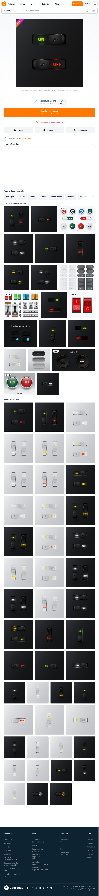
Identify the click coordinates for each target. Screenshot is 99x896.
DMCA (34, 845)
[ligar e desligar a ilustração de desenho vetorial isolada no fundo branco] (82, 305)
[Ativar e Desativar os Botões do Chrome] (19, 384)
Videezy (7, 847)
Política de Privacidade (85, 888)
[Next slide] (89, 197)
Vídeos (33, 4)
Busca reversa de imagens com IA (11, 864)
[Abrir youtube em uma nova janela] (51, 888)
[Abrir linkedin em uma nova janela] (36, 888)
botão (43, 197)
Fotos (22, 4)
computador (56, 197)
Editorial (45, 4)
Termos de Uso (69, 888)
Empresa (7, 850)
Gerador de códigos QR (12, 875)
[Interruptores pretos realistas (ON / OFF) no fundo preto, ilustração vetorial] (18, 248)
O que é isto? (26, 138)
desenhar (83, 197)
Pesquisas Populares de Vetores (37, 856)
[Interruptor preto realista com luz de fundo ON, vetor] (49, 248)
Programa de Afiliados (37, 850)
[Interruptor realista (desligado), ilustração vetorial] (48, 384)
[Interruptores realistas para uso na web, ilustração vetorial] (54, 305)
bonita (32, 197)
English (88, 840)
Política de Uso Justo (84, 890)
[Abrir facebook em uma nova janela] (28, 888)
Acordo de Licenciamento (38, 841)
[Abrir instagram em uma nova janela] (32, 888)
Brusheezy (8, 840)
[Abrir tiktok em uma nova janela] (44, 888)
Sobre (61, 849)
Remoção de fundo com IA (11, 869)
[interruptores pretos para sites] (20, 333)
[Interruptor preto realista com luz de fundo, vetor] (44, 219)
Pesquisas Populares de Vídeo (37, 870)
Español (88, 843)
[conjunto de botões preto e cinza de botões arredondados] (39, 360)
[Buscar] (87, 10)
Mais (57, 4)
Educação (8, 854)
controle (70, 197)
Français (88, 854)
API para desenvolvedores (11, 858)
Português (89, 847)
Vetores (11, 4)
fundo (22, 197)
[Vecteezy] (3, 3)
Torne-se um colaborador (64, 853)
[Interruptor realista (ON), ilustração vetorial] (80, 665)
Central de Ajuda (63, 841)
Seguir (62, 103)
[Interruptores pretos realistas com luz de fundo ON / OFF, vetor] (16, 219)
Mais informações (12, 144)
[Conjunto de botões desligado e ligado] (77, 219)
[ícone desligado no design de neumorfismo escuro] (73, 360)
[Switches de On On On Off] (77, 277)
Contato (62, 845)
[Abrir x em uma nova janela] (48, 888)
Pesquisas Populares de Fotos (39, 863)
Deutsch (88, 850)
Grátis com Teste (49, 112)
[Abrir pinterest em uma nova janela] (40, 888)
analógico (10, 197)
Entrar (87, 4)
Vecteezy (7, 843)
